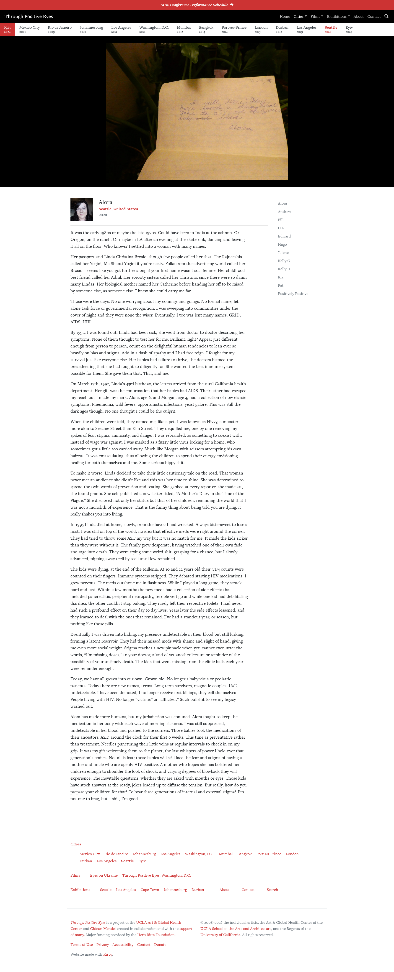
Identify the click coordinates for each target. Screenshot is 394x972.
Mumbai (184, 29)
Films (315, 16)
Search (272, 889)
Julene (283, 252)
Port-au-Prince (234, 29)
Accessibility (122, 944)
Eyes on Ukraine (104, 875)
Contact (374, 16)
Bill (281, 219)
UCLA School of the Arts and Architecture (235, 928)
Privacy (102, 944)
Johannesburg (91, 29)
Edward (284, 236)
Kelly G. (284, 260)
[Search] (386, 16)
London (261, 29)
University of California (220, 934)
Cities (298, 16)
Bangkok (206, 29)
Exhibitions (337, 16)
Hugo (282, 244)
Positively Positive (293, 293)
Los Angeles (121, 29)
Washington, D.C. (154, 29)
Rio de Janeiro (60, 29)
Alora (282, 203)
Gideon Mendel (103, 928)
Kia (280, 277)
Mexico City (29, 29)
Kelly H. (284, 269)
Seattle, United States (118, 209)
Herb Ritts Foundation (156, 934)
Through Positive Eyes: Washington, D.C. (156, 875)
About (359, 16)
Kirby (107, 954)
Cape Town (149, 889)
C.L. (281, 228)
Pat (280, 285)
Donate (160, 944)
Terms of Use (81, 944)
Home (285, 16)
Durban (282, 29)
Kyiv (7, 29)
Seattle (331, 29)
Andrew (284, 211)
